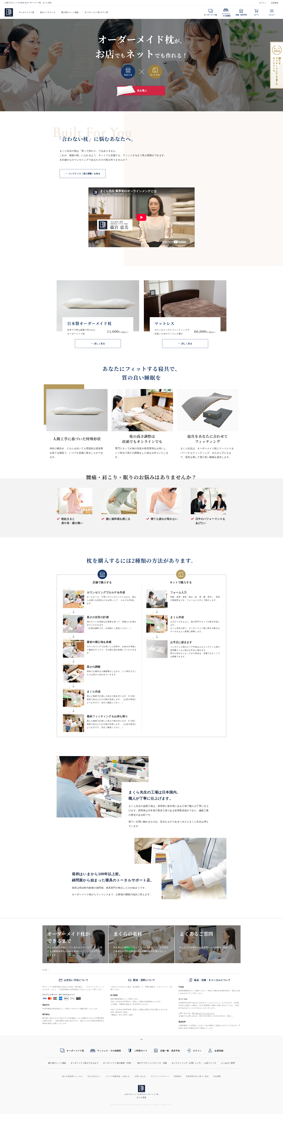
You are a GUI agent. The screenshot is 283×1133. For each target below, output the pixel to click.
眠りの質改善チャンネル (72, 1076)
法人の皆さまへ (94, 1076)
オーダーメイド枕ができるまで (84, 1063)
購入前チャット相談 (70, 12)
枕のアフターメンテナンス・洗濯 (152, 1063)
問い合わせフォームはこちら (203, 1013)
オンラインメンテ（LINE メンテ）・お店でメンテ (194, 1063)
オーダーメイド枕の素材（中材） (118, 1063)
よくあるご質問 (228, 1063)
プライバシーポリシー (159, 1076)
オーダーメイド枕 (26, 12)
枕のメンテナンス (47, 12)
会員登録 (274, 3)
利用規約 (177, 1076)
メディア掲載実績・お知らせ (117, 1076)
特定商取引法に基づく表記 (197, 1076)
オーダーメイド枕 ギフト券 (96, 12)
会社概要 (217, 1076)
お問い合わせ (140, 1076)
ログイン (262, 3)
